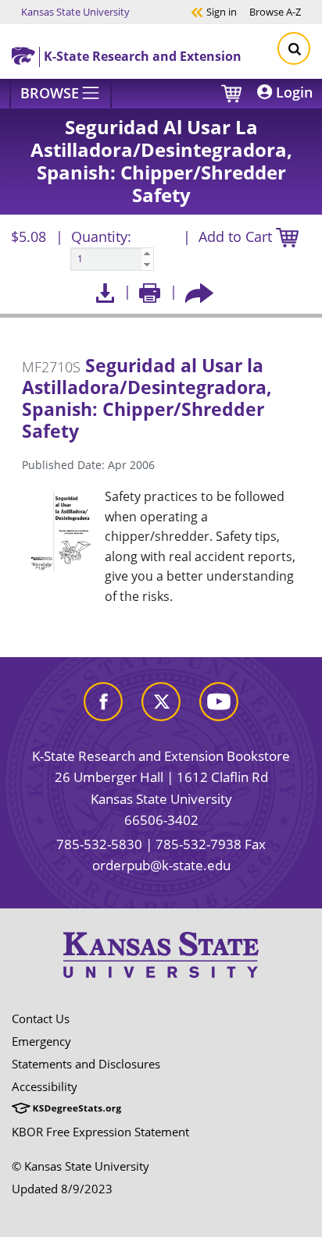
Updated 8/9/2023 (62, 1188)
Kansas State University (75, 11)
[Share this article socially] (199, 291)
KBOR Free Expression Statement (100, 1131)
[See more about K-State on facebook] (103, 700)
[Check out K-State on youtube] (218, 700)
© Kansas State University (80, 1166)
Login (292, 92)
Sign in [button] (214, 11)
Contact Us (41, 1018)
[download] (105, 291)
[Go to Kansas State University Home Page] (161, 954)
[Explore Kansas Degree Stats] (66, 1109)
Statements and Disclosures (86, 1064)
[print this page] (149, 291)
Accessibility (44, 1086)
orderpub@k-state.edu (161, 865)
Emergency (41, 1041)
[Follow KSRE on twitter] (161, 700)
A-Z (275, 11)
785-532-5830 (99, 844)
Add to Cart (237, 236)
